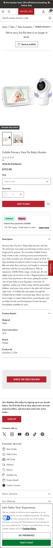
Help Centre (12, 454)
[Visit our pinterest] (42, 434)
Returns (10, 469)
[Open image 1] (7, 138)
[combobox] (26, 181)
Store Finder (12, 449)
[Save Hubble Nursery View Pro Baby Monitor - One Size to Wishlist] (19, 44)
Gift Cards (11, 459)
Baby (12, 27)
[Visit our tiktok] (35, 434)
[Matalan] (26, 11)
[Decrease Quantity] (5, 194)
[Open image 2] (18, 138)
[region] (26, 526)
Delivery (10, 464)
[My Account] (43, 11)
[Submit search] (9, 11)
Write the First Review (12, 164)
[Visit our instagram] (12, 434)
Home (4, 27)
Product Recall (12, 480)
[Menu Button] (3, 11)
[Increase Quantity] (21, 194)
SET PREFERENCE (26, 535)
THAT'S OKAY (26, 542)
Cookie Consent (13, 485)
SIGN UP (11, 419)
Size (4, 175)
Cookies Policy (29, 528)
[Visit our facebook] (27, 434)
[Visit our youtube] (19, 434)
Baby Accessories (25, 27)
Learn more (44, 227)
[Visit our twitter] (4, 434)
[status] (13, 194)
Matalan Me (12, 475)
